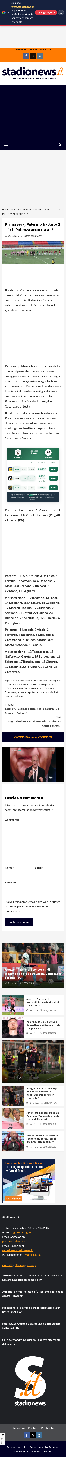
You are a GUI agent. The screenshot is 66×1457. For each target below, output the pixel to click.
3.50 (16, 478)
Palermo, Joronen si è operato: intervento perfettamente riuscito (29, 1070)
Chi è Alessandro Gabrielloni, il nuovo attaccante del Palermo (31, 1342)
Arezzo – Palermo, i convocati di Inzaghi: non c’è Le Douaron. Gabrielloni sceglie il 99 (33, 973)
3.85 (17, 469)
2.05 (31, 469)
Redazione (21, 49)
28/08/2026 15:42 (49, 1124)
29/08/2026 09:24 (49, 1033)
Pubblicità (45, 49)
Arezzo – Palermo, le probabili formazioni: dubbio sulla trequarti (43, 1002)
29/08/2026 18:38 (28, 983)
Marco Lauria (33, 1254)
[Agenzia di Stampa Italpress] (28, 1180)
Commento (12, 819)
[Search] (60, 145)
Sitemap (20, 1265)
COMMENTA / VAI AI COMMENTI (33, 737)
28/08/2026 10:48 (49, 1010)
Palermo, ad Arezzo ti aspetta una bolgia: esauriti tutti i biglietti (31, 1325)
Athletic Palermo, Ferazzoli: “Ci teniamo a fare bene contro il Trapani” (32, 1293)
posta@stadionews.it (15, 1241)
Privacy (31, 1265)
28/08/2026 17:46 (28, 1078)
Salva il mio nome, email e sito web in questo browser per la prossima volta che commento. (33, 906)
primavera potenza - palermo (33, 692)
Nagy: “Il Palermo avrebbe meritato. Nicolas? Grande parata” (34, 721)
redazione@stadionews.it (17, 1250)
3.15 (24, 478)
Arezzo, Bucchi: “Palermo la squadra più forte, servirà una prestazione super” (42, 1138)
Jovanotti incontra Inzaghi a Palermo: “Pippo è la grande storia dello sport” (42, 1116)
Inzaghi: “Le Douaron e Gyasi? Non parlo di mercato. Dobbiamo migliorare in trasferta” (43, 1093)
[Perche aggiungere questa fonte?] (61, 12)
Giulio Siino (13, 236)
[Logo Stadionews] (30, 1381)
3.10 (24, 469)
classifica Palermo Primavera (26, 680)
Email (39, 867)
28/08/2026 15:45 (50, 1103)
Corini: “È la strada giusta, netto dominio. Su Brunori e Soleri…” (32, 709)
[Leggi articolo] (13, 1005)
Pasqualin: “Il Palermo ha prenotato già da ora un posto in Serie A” (31, 1309)
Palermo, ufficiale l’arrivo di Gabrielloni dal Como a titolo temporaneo (43, 1025)
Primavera (10, 692)
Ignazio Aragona (22, 1232)
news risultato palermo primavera (35, 688)
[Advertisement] (33, 112)
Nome (9, 867)
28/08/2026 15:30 (49, 1147)
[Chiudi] (8, 12)
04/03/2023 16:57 (33, 236)
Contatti (33, 49)
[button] (9, 145)
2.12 (31, 478)
